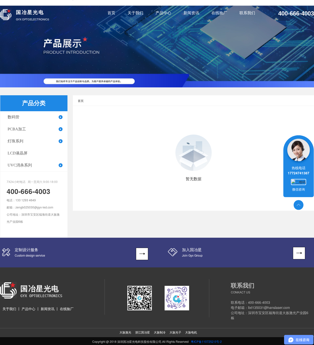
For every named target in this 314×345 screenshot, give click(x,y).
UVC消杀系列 (20, 165)
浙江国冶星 (142, 332)
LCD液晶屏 (17, 153)
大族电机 (191, 332)
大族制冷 (160, 332)
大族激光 (125, 332)
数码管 (13, 117)
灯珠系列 (15, 141)
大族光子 (175, 332)
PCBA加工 (17, 129)
